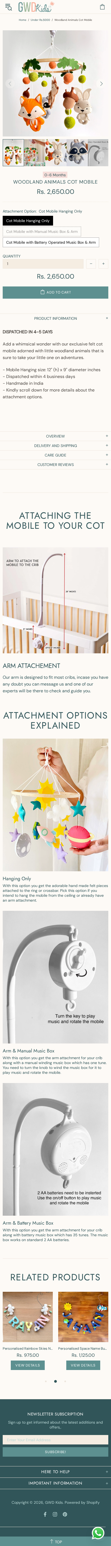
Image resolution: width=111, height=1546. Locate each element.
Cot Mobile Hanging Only (28, 220)
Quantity (11, 256)
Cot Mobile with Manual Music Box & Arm (42, 231)
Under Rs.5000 (40, 20)
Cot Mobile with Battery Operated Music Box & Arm (51, 242)
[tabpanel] (28, 1335)
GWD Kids (36, 7)
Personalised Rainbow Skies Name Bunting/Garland (28, 1348)
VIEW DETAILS (27, 1365)
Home (22, 20)
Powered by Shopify (82, 1502)
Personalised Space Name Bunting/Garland (83, 1348)
